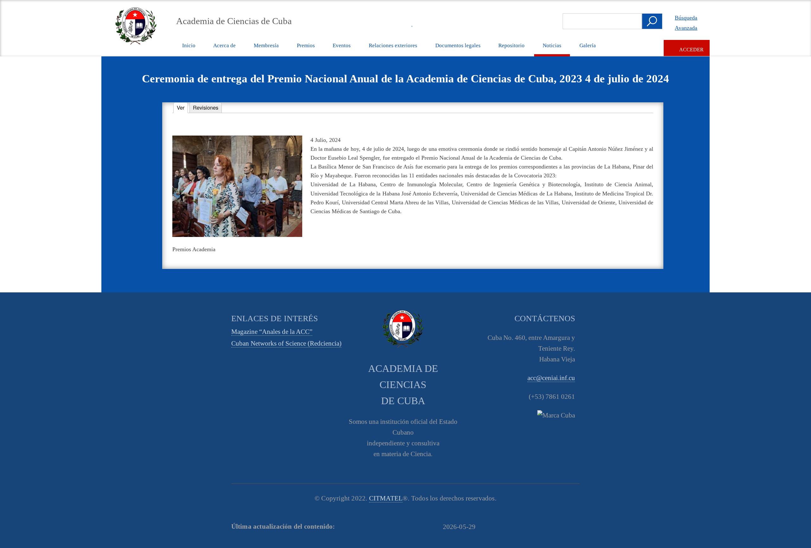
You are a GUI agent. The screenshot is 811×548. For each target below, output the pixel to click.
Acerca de (224, 45)
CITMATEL (386, 498)
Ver (182, 107)
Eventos (342, 45)
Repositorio (511, 45)
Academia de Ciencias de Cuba (234, 21)
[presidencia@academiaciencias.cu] (389, 24)
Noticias (552, 45)
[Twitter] (346, 24)
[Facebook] (360, 24)
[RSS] (375, 24)
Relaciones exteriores (393, 45)
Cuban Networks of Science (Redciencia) (286, 343)
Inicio (188, 45)
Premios (306, 45)
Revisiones (205, 107)
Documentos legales (458, 45)
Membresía (266, 45)
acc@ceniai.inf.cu (551, 378)
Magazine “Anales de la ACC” (271, 331)
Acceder (691, 49)
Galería (587, 45)
